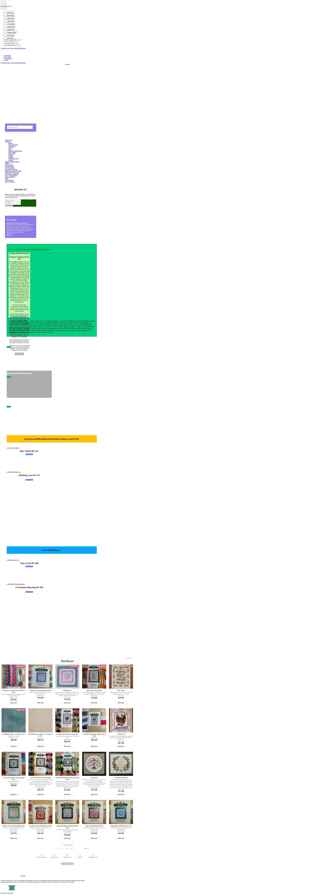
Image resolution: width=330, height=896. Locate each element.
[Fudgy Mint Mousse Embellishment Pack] (67, 812)
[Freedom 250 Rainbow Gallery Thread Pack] (94, 720)
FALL (9, 149)
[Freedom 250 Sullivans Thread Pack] (67, 720)
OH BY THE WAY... (10, 182)
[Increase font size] (17, 42)
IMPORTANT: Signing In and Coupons (17, 223)
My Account (54, 857)
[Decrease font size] (14, 42)
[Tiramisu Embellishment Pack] (94, 812)
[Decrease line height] (15, 43)
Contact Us (12, 886)
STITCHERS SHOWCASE (12, 174)
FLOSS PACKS (9, 165)
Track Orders (67, 857)
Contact (6, 60)
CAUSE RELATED (13, 145)
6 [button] (71, 848)
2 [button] (60, 848)
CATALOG (8, 142)
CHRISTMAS (11, 146)
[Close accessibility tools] (5, 8)
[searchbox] (20, 127)
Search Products (41, 857)
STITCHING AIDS (10, 168)
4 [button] (65, 848)
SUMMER (10, 157)
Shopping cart (93, 857)
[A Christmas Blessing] (121, 764)
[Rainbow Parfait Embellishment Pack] (14, 812)
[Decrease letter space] (17, 45)
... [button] (77, 848)
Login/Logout (8, 54)
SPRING (10, 155)
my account (7, 55)
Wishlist (80, 857)
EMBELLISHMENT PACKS (12, 162)
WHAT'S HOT (8, 140)
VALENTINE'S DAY (13, 159)
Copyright (12, 889)
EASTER (10, 148)
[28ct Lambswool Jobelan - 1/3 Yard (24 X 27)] (40, 720)
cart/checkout (8, 58)
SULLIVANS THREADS (11, 169)
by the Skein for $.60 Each (19, 373)
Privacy (12, 888)
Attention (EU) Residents (19, 317)
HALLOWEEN (12, 152)
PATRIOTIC (11, 154)
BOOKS (10, 143)
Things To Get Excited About (20, 344)
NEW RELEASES (9, 166)
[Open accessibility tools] (3, 3)
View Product (29, 454)
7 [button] (74, 848)
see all (9, 347)
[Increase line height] (17, 43)
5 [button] (68, 848)
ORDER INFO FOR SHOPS (12, 172)
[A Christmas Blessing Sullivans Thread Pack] (67, 764)
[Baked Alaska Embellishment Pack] (121, 812)
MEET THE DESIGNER (11, 176)
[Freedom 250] (121, 720)
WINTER (10, 160)
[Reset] (2, 8)
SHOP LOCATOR (9, 177)
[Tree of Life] (94, 764)
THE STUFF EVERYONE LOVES (19, 403)
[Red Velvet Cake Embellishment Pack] (40, 812)
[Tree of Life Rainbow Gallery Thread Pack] (14, 764)
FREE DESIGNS (9, 180)
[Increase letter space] (19, 45)
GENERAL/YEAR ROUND (15, 151)
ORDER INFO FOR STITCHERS (13, 171)
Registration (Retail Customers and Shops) (16, 52)
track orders (7, 57)
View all (9, 235)
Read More (10, 234)
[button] (87, 848)
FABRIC (7, 163)
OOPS (6, 179)
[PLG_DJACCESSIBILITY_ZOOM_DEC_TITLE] (18, 40)
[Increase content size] (20, 40)
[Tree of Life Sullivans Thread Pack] (40, 764)
